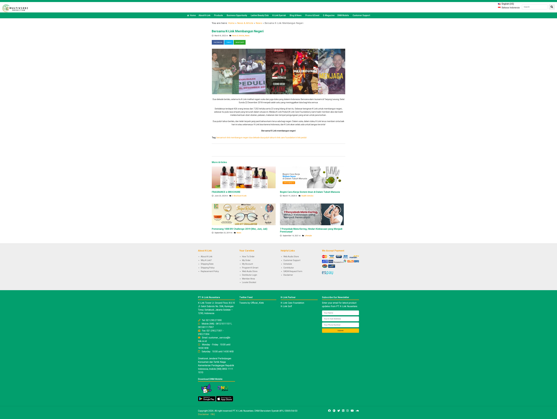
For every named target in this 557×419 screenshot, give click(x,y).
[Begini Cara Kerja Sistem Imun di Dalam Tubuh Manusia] (312, 177)
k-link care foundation (285, 137)
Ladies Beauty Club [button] (260, 15)
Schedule (287, 264)
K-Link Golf (286, 306)
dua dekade (254, 137)
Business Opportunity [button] (237, 15)
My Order (246, 260)
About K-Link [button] (204, 15)
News (259, 23)
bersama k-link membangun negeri (233, 137)
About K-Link (206, 256)
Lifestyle (308, 236)
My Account (247, 264)
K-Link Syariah (279, 15)
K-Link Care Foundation (292, 302)
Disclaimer (288, 275)
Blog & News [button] (296, 15)
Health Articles (307, 196)
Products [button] (218, 15)
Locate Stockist (249, 282)
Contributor (288, 268)
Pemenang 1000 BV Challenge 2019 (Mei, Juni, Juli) (239, 229)
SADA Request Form (292, 271)
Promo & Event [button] (312, 15)
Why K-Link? (206, 260)
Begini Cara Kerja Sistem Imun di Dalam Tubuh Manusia (310, 192)
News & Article (245, 23)
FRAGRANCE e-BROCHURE (226, 192)
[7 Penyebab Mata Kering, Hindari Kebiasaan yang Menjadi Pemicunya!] (312, 214)
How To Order (248, 256)
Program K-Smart (250, 268)
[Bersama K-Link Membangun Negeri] (278, 71)
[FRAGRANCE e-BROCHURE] (244, 177)
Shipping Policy (208, 268)
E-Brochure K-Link (239, 196)
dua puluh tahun (267, 137)
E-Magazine (328, 15)
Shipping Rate (207, 264)
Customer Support (361, 15)
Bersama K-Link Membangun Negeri (238, 31)
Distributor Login (249, 275)
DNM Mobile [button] (343, 15)
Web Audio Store (249, 271)
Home (193, 15)
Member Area (248, 279)
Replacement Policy (210, 271)
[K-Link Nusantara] (15, 7)
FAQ (213, 414)
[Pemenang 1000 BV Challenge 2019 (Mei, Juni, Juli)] (244, 214)
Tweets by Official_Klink (251, 302)
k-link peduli (301, 137)
